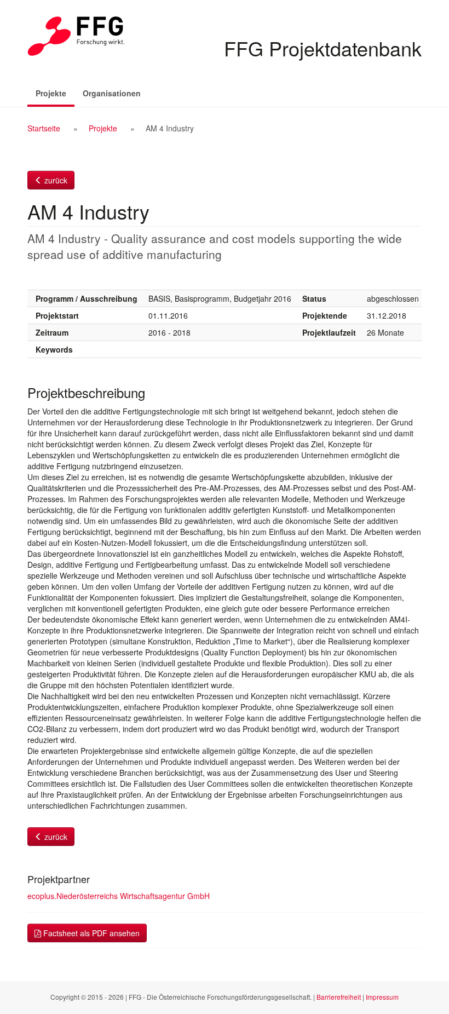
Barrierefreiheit (338, 996)
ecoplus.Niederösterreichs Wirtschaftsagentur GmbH (118, 895)
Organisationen (112, 93)
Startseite (43, 128)
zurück (54, 180)
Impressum (382, 996)
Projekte (55, 93)
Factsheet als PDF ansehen (90, 932)
